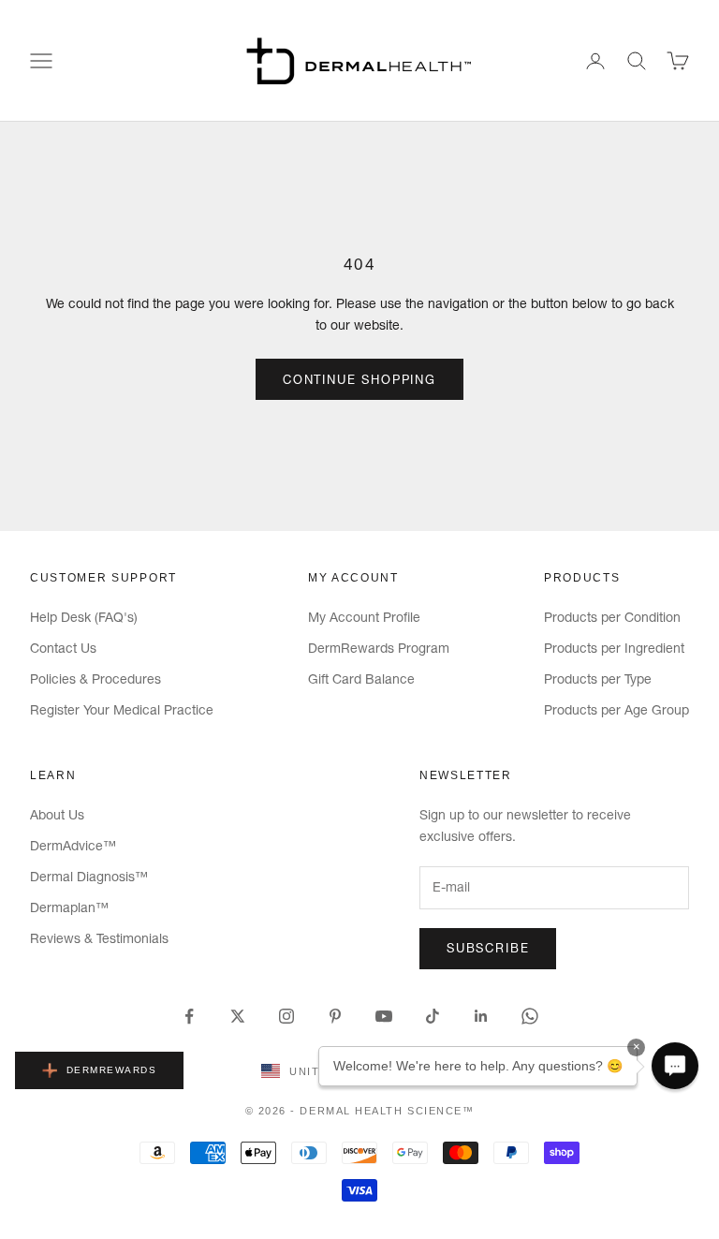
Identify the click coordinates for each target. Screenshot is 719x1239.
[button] (675, 1065)
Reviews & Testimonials (99, 938)
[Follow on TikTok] (432, 1016)
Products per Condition (612, 617)
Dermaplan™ (69, 907)
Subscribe (488, 947)
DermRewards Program (378, 648)
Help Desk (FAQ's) (84, 617)
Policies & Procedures (95, 679)
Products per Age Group (616, 709)
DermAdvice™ (73, 845)
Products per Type (598, 679)
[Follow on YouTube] (383, 1016)
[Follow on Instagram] (286, 1016)
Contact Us (63, 648)
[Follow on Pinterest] (335, 1016)
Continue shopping (359, 379)
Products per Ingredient (614, 648)
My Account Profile (364, 617)
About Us (57, 814)
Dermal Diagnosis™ (89, 876)
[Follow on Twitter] (237, 1016)
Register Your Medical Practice (121, 709)
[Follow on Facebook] (189, 1016)
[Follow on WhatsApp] (530, 1016)
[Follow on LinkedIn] (481, 1016)
